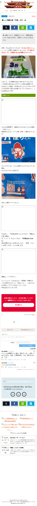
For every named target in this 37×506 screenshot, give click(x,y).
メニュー (3, 3)
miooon (34, 16)
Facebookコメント (27, 329)
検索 (34, 3)
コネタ (4, 16)
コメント (10, 329)
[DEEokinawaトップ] (2, 10)
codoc (33, 314)
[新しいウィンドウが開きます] (13, 394)
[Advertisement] (18, 475)
